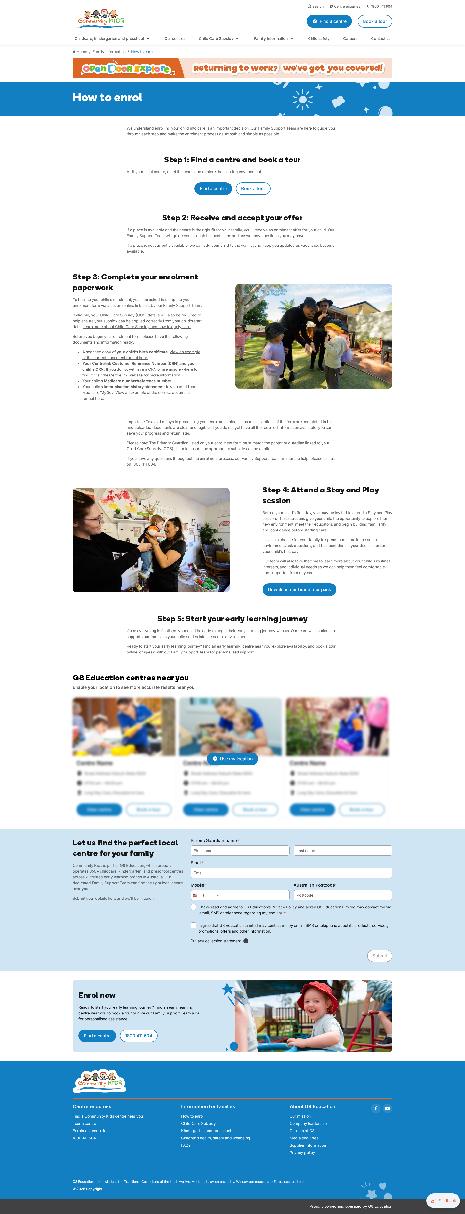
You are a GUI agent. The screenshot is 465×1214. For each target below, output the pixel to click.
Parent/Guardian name (215, 840)
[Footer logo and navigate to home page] (99, 1080)
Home (82, 51)
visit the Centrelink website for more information (137, 375)
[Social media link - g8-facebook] (376, 1108)
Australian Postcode (315, 885)
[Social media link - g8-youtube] (387, 1108)
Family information (109, 51)
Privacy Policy (284, 907)
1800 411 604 (143, 464)
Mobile (198, 885)
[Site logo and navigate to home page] (145, 18)
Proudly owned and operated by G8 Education (351, 1206)
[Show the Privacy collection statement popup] (246, 941)
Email (197, 862)
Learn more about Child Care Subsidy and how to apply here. (137, 326)
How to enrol (142, 51)
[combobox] (196, 895)
